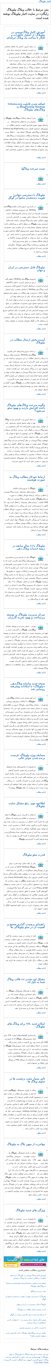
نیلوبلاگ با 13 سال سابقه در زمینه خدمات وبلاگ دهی (29, 547)
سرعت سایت (42, 1354)
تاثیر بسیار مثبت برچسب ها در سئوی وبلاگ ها (27, 1080)
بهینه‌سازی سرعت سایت (30, 1356)
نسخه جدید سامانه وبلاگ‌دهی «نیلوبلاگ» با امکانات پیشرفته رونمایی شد (27, 686)
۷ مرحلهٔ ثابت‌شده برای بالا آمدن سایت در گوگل (28, 1315)
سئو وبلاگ (18, 1354)
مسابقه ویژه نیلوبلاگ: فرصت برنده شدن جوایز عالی (27, 756)
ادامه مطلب (41, 93)
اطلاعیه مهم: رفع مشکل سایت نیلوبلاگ (26, 805)
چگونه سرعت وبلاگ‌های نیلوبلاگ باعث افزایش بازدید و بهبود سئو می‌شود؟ (26, 407)
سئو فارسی (37, 1359)
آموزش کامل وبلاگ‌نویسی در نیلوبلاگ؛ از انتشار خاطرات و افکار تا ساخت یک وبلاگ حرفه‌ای (26, 35)
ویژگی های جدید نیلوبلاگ (30, 1210)
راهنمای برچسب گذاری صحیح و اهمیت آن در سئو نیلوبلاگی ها (26, 926)
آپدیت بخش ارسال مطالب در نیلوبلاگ (27, 341)
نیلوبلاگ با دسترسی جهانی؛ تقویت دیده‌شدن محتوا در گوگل (26, 196)
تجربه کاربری (10, 1359)
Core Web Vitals (41, 1362)
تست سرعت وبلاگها (33, 168)
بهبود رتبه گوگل (24, 1359)
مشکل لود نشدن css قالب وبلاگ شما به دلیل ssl (26, 980)
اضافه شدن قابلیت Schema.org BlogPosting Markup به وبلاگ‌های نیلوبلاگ (26, 106)
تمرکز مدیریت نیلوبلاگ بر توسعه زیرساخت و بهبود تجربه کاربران (26, 616)
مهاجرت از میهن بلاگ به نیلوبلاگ (26, 1144)
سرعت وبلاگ (29, 1354)
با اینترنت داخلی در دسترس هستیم (32, 1328)
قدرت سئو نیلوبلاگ (34, 854)
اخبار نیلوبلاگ (45, 1)
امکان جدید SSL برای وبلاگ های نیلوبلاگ (26, 1025)
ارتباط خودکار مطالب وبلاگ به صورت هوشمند (27, 478)
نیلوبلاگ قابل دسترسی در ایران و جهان (26, 269)
